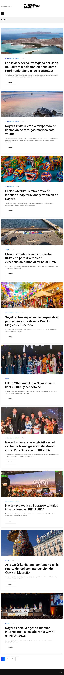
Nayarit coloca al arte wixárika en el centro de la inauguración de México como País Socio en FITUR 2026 (30, 446)
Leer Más (10, 82)
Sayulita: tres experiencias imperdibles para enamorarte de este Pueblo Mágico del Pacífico (32, 321)
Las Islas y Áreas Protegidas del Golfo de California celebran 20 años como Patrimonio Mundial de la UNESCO (31, 67)
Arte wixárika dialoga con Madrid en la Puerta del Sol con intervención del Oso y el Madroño (32, 568)
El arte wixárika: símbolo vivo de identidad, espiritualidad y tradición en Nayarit (31, 195)
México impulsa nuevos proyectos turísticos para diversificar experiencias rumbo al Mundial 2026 (30, 258)
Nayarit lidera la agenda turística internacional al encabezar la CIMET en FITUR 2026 (30, 631)
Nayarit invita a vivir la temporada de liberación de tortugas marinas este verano (30, 130)
